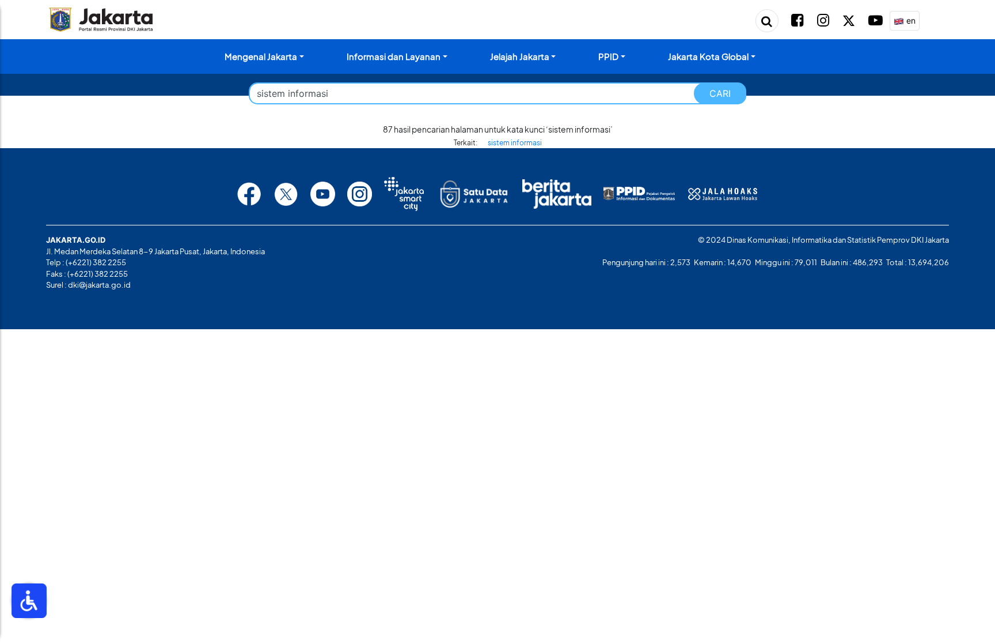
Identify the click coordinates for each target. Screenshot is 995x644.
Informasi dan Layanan (393, 56)
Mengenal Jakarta (261, 56)
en (910, 20)
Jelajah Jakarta (519, 56)
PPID (608, 56)
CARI (720, 93)
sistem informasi (515, 142)
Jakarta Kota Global (708, 56)
